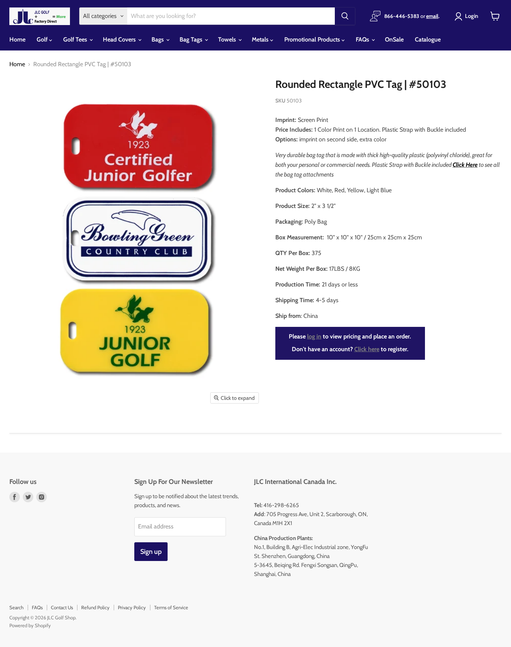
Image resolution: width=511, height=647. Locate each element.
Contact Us (62, 607)
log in (314, 336)
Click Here (465, 164)
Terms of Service (171, 607)
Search (16, 607)
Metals (261, 39)
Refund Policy (95, 607)
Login (471, 16)
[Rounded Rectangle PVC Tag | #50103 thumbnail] (20, 429)
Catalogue (428, 39)
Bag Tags (192, 39)
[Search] (345, 16)
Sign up (151, 552)
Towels (228, 39)
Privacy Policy (132, 607)
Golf (43, 39)
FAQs (363, 39)
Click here (366, 349)
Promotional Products (313, 39)
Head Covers (120, 39)
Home (17, 39)
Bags (158, 39)
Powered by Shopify (30, 625)
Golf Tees (76, 39)
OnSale (394, 39)
